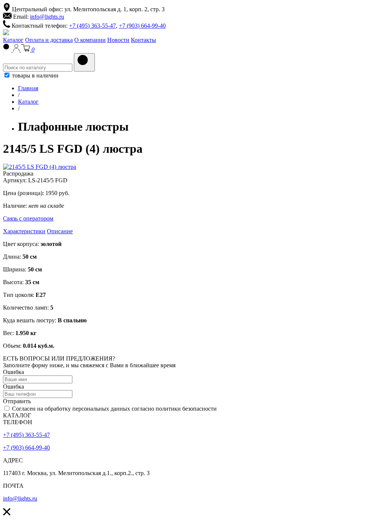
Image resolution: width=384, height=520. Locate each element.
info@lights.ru (47, 16)
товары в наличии (34, 75)
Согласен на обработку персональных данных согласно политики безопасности (113, 408)
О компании (90, 40)
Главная (28, 88)
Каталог (13, 40)
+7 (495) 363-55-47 (92, 25)
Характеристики (24, 231)
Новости (118, 40)
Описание (60, 231)
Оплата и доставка (49, 40)
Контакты (143, 40)
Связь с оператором (28, 218)
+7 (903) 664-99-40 (142, 25)
